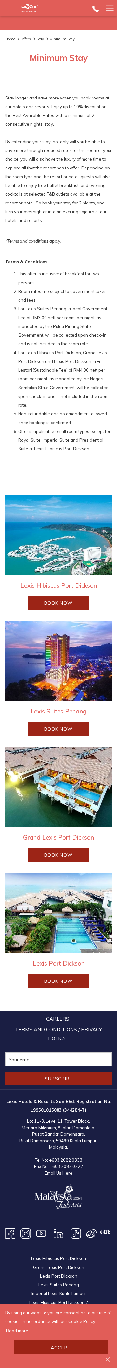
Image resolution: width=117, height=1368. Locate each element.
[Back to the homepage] (30, 8)
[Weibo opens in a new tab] (91, 1232)
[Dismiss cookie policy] (108, 1359)
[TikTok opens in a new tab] (76, 1232)
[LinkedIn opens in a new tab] (58, 1232)
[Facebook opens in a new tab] (10, 1232)
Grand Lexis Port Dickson (58, 1267)
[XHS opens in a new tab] (105, 1231)
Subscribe (58, 1079)
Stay (40, 39)
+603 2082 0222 (66, 1166)
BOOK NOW (66, 605)
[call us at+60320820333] (95, 8)
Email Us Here (58, 1173)
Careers (57, 1019)
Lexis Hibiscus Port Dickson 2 (58, 1302)
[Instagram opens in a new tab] (25, 1232)
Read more (17, 1330)
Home (10, 39)
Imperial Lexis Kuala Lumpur (58, 1293)
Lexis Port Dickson (58, 1276)
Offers (25, 39)
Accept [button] (61, 1348)
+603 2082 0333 (65, 1160)
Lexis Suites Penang (58, 1284)
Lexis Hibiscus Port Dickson (58, 1258)
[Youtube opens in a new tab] (41, 1232)
